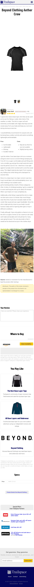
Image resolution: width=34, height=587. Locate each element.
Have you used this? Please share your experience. (15, 311)
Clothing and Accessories (9, 6)
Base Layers (19, 6)
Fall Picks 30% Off (16, 527)
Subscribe (28, 561)
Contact (15, 576)
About (9, 576)
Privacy (21, 583)
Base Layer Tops (27, 6)
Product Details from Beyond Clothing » (17, 492)
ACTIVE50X (19, 535)
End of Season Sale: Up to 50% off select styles (21, 514)
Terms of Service (14, 583)
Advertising (22, 576)
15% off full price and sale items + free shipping (21, 533)
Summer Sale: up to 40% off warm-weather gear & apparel (21, 521)
